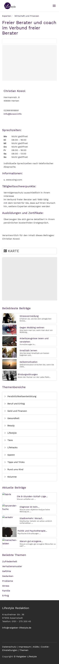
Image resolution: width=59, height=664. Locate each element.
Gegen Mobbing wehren (32, 327)
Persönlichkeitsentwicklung (21, 396)
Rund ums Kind (15, 469)
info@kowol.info (13, 114)
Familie (6, 590)
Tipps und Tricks (15, 462)
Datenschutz (9, 646)
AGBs (36, 646)
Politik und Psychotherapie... (32, 531)
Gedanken (7, 576)
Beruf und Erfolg (16, 403)
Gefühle (6, 571)
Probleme (7, 581)
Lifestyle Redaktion (15, 608)
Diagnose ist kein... (29, 507)
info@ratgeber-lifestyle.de (16, 627)
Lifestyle (12, 433)
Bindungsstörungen (28, 374)
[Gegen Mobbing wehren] (9, 329)
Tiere (10, 440)
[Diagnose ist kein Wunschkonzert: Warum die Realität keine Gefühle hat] (10, 507)
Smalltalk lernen (28, 350)
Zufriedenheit (9, 561)
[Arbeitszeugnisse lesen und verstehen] (9, 341)
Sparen (11, 455)
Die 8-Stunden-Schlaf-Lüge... (32, 496)
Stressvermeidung (29, 316)
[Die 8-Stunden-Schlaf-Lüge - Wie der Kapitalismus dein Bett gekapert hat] (6, 494)
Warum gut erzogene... (31, 541)
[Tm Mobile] (54, 5)
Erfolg (5, 595)
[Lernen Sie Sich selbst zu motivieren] (9, 364)
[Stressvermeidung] (9, 318)
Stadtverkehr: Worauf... (31, 518)
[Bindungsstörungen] (9, 375)
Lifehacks (12, 447)
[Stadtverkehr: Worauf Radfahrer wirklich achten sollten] (7, 517)
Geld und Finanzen (17, 411)
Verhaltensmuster (12, 566)
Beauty (11, 425)
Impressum (24, 646)
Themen (23, 650)
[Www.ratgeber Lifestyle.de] (9, 5)
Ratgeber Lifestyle (26, 656)
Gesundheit (13, 418)
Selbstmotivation (28, 362)
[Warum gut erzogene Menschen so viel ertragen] (10, 541)
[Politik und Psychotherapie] (9, 531)
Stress (5, 585)
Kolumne (12, 476)
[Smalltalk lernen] (9, 352)
